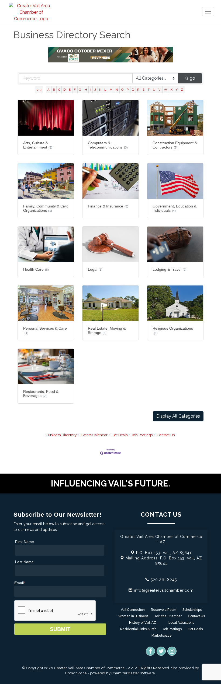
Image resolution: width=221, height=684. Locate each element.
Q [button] (133, 89)
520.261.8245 (163, 579)
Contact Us (166, 435)
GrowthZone (76, 673)
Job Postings (142, 435)
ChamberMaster (125, 673)
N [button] (117, 89)
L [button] (105, 89)
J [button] (95, 89)
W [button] (165, 89)
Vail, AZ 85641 (163, 553)
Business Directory (61, 435)
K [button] (100, 89)
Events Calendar (94, 435)
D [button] (64, 89)
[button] (178, 416)
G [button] (80, 89)
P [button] (128, 89)
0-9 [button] (39, 89)
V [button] (159, 89)
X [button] (171, 89)
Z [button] (182, 89)
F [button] (75, 89)
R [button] (138, 89)
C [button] (59, 89)
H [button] (86, 89)
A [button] (48, 89)
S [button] (143, 89)
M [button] (111, 89)
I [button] (90, 89)
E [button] (70, 89)
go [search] (192, 78)
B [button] (54, 89)
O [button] (122, 89)
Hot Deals (119, 435)
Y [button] (177, 89)
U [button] (154, 89)
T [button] (149, 89)
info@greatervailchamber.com (163, 590)
